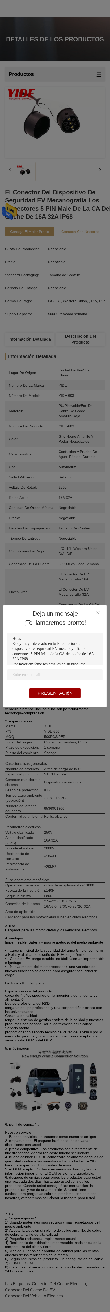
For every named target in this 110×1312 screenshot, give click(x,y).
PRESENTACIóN (55, 693)
